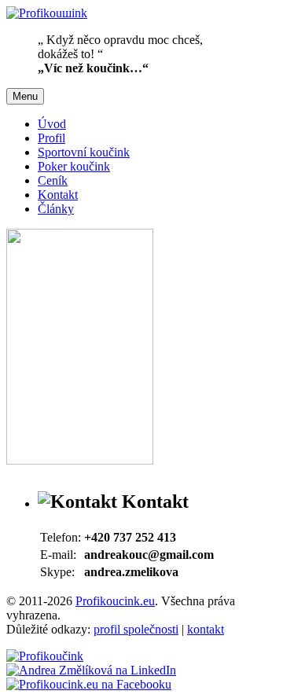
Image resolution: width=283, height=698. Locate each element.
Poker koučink (74, 166)
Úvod (52, 123)
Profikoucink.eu (115, 601)
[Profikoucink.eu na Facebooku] (88, 684)
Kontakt (58, 194)
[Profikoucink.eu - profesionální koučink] (44, 656)
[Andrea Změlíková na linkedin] (91, 670)
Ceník (53, 180)
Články (56, 208)
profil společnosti (136, 629)
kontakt (205, 629)
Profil (51, 138)
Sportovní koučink (84, 152)
